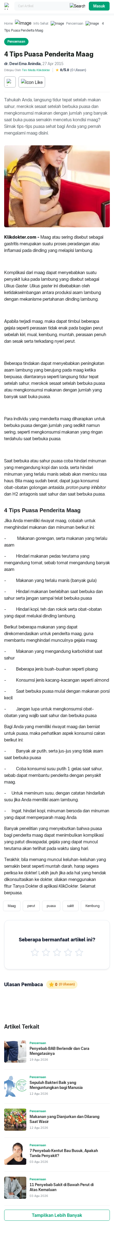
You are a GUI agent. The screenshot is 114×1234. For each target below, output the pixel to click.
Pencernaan (74, 23)
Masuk (99, 6)
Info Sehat (40, 23)
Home (8, 23)
